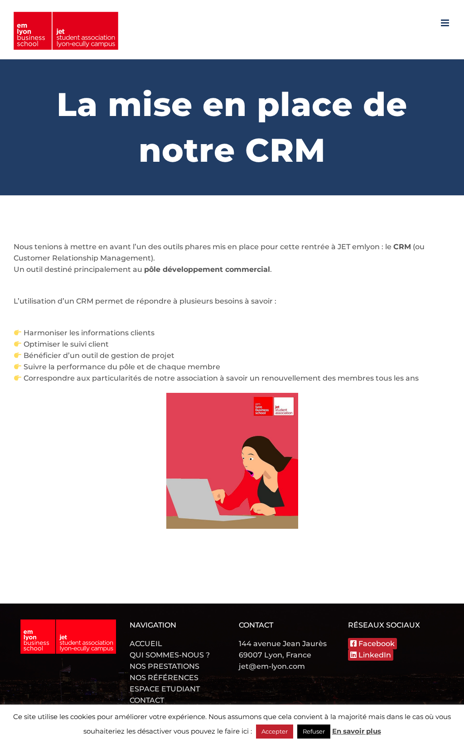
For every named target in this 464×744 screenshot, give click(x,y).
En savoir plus (356, 731)
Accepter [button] (274, 731)
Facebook (376, 643)
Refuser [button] (314, 731)
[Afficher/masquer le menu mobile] (445, 23)
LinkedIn (374, 655)
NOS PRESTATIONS (164, 666)
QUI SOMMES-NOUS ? (170, 655)
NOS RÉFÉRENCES (164, 677)
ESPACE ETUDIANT (165, 689)
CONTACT (147, 700)
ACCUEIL (146, 643)
